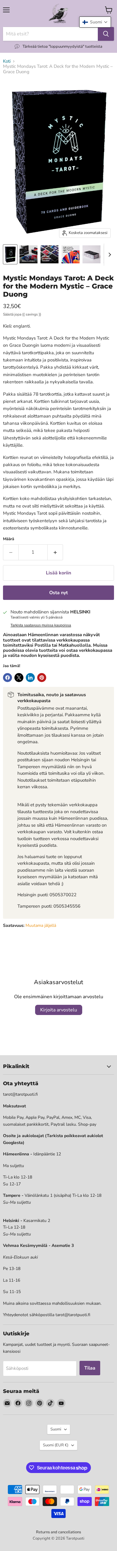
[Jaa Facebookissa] (7, 677)
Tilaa (89, 1368)
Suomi (55, 1429)
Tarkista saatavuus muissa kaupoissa (40, 625)
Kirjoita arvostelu (58, 1010)
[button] (95, 22)
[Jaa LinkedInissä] (30, 677)
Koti (6, 61)
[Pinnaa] (41, 677)
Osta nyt (58, 592)
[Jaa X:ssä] (18, 677)
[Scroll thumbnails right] (108, 255)
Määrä (8, 539)
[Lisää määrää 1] (55, 552)
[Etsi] (106, 34)
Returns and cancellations (58, 1532)
